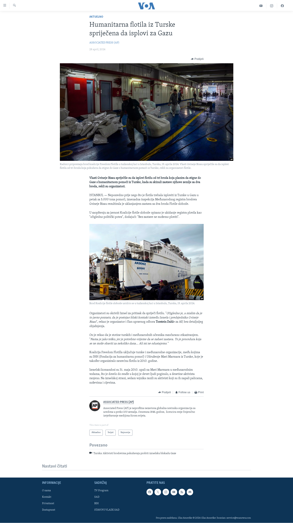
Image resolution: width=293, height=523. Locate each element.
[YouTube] (261, 5)
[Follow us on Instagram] (166, 492)
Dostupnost (48, 510)
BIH (96, 503)
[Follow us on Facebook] (149, 492)
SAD (96, 497)
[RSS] (182, 492)
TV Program (101, 490)
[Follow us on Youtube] (174, 492)
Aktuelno (96, 16)
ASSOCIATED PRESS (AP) (104, 42)
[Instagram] (271, 5)
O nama (46, 490)
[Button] (197, 59)
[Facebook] (282, 5)
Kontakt (46, 497)
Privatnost (48, 503)
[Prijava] (190, 492)
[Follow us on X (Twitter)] (157, 492)
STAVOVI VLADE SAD (106, 510)
